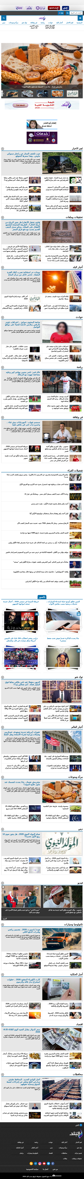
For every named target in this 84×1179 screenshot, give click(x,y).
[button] (80, 66)
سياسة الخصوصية (32, 1169)
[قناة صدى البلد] (65, 8)
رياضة (43, 22)
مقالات (65, 1158)
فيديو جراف (78, 1153)
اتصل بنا (45, 1169)
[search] (3, 18)
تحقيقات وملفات (77, 1158)
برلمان (22, 1153)
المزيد (5, 918)
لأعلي (77, 1125)
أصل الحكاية (20, 1148)
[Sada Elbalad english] (19, 8)
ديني (3, 22)
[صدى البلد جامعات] (40, 8)
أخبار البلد (59, 22)
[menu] (80, 18)
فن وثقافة (33, 22)
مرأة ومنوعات (13, 22)
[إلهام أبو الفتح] (42, 129)
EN (61, 13)
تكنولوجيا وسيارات (32, 1153)
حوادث (50, 22)
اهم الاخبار (69, 22)
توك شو (24, 22)
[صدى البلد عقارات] (29, 8)
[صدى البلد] (42, 18)
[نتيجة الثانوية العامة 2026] (42, 109)
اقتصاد (51, 1153)
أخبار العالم (35, 1148)
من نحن (55, 1169)
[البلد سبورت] (54, 8)
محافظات (64, 1153)
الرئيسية (79, 22)
